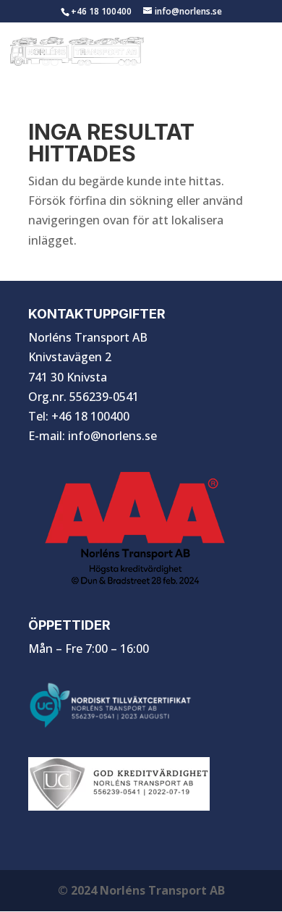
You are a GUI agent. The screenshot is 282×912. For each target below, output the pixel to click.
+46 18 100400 (101, 11)
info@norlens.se (112, 436)
